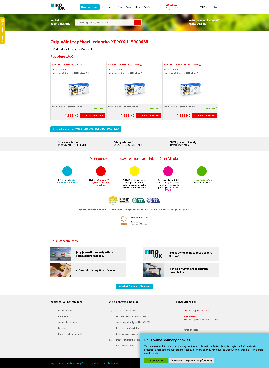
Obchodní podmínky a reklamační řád (133, 322)
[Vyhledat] (137, 22)
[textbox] (104, 22)
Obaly (137, 7)
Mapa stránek (56, 363)
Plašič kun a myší (75, 363)
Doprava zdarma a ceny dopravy (131, 316)
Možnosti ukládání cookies (128, 339)
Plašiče (147, 7)
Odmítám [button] (176, 360)
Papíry (128, 7)
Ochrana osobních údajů (127, 334)
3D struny (106, 7)
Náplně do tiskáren (89, 7)
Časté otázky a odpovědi (127, 310)
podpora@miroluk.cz (196, 310)
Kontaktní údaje (191, 329)
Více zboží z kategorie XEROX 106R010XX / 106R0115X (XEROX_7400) (86, 129)
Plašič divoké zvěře (110, 363)
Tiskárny (118, 7)
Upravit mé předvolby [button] (199, 360)
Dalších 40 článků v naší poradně (134, 286)
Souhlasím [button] (156, 360)
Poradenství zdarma (125, 345)
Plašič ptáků (92, 363)
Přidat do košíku (94, 115)
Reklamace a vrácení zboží (128, 328)
